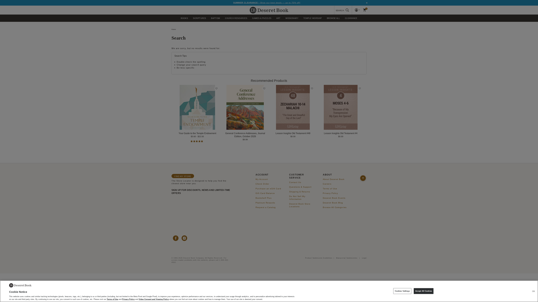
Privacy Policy (128, 299)
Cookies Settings (402, 291)
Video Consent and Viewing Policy (154, 299)
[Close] (533, 291)
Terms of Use (112, 299)
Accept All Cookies (423, 291)
